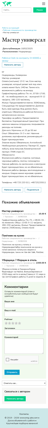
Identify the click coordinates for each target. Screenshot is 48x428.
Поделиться (33, 189)
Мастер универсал (13, 211)
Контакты (24, 414)
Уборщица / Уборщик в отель (19, 260)
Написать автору (12, 64)
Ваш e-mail (10, 310)
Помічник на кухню (13, 235)
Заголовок (9, 328)
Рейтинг (8, 319)
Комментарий (11, 337)
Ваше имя (9, 301)
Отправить (12, 372)
